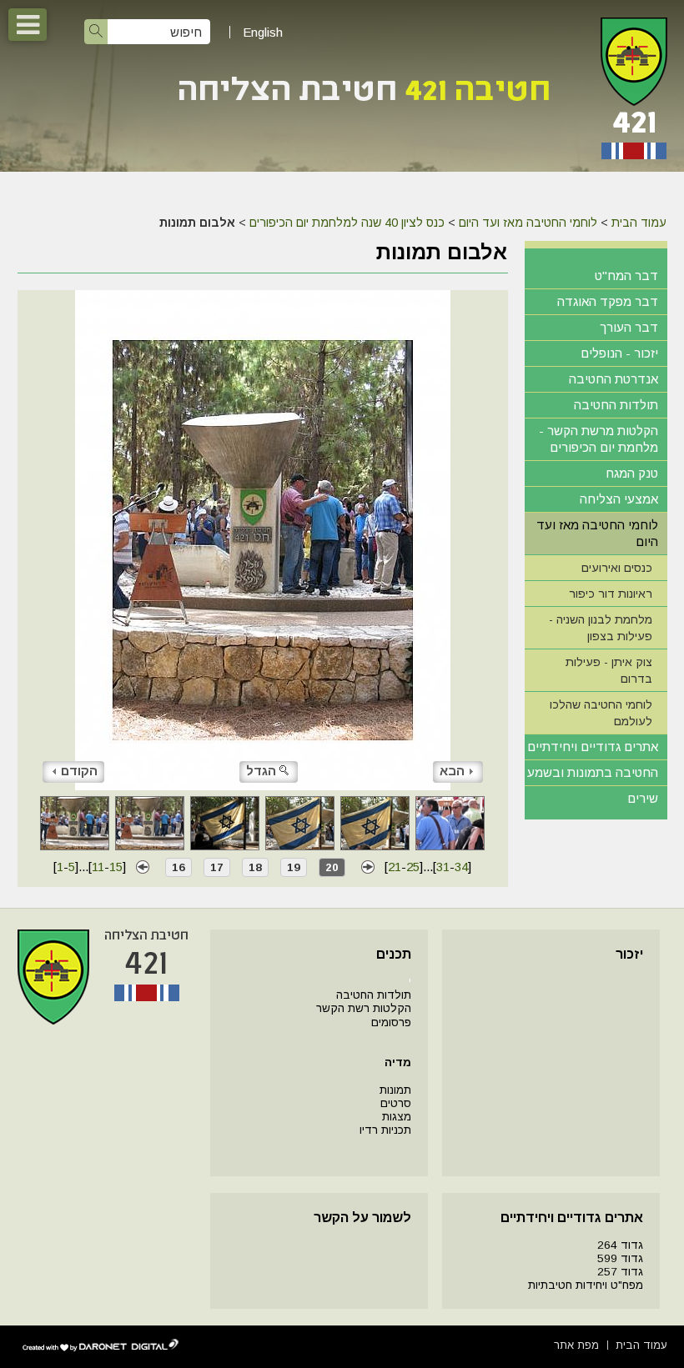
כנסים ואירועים (616, 567)
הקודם (79, 771)
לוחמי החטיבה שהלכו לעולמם (601, 713)
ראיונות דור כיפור (610, 593)
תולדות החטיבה (616, 405)
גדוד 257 (620, 1271)
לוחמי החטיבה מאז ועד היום (528, 222)
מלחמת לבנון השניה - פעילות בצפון (600, 628)
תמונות (395, 1090)
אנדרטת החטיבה (613, 379)
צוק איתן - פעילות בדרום (609, 670)
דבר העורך (629, 327)
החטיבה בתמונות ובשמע (592, 772)
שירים (642, 798)
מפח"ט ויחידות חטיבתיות (585, 1285)
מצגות (396, 1116)
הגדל (261, 771)
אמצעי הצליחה (619, 499)
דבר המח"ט (626, 275)
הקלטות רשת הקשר (363, 1008)
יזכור (629, 954)
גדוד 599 (620, 1258)
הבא (452, 771)
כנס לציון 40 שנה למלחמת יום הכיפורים (347, 222)
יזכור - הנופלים (619, 353)
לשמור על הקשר (362, 1217)
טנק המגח (632, 473)
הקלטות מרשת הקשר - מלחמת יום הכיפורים (598, 438)
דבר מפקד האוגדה (607, 301)
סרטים (395, 1103)
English (263, 32)
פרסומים (391, 1022)
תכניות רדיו (385, 1130)
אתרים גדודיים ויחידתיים (592, 746)
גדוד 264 (620, 1245)
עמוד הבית (638, 222)
